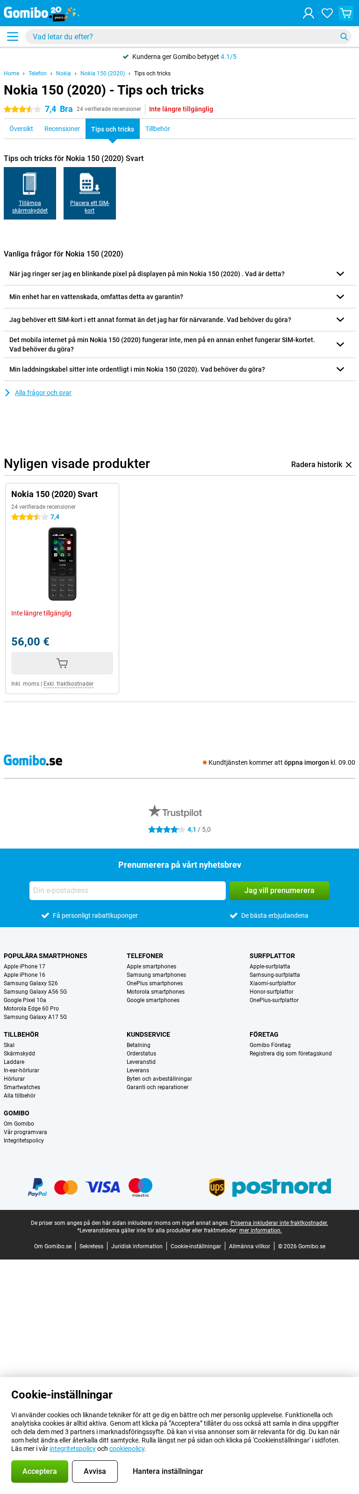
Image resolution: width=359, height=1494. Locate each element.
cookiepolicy (126, 1448)
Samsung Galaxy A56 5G (35, 992)
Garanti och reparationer (157, 1087)
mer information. (260, 1230)
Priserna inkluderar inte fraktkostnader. (279, 1223)
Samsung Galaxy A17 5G (35, 1017)
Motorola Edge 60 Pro (31, 1008)
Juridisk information (137, 1246)
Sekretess (91, 1246)
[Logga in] (308, 13)
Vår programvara (25, 1132)
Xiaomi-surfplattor (273, 983)
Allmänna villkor (249, 1246)
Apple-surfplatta (270, 966)
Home (11, 73)
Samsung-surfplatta (275, 975)
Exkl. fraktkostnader (68, 684)
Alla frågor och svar (43, 392)
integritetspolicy (73, 1448)
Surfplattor (272, 955)
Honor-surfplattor (272, 992)
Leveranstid (141, 1062)
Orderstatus (141, 1053)
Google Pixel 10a (25, 1000)
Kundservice (148, 1034)
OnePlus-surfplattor (274, 1000)
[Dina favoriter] (327, 13)
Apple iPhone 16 (24, 975)
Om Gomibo (19, 1123)
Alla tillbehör (20, 1095)
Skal (9, 1045)
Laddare (14, 1062)
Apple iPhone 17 (24, 966)
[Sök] (344, 36)
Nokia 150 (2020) (102, 73)
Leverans (138, 1070)
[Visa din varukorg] (346, 13)
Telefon (38, 73)
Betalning (139, 1045)
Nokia (63, 73)
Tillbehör (21, 1034)
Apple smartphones (151, 966)
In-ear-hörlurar (21, 1070)
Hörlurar (14, 1079)
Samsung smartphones (156, 975)
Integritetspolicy (24, 1140)
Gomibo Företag (270, 1045)
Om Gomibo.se (53, 1246)
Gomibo (16, 1113)
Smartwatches (22, 1087)
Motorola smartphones (156, 992)
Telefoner (145, 955)
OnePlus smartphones (155, 983)
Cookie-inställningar (196, 1246)
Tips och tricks (152, 73)
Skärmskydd (19, 1053)
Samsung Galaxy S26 (31, 983)
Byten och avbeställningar (159, 1079)
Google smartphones (153, 1000)
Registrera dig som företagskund (291, 1053)
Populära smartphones (45, 955)
